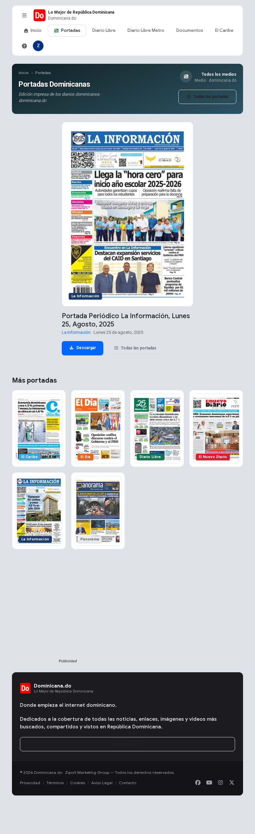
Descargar (85, 347)
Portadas (70, 30)
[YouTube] (209, 783)
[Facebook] (198, 783)
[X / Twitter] (231, 783)
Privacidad (30, 782)
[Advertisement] (68, 614)
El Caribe (224, 30)
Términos (55, 782)
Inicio (36, 30)
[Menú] (24, 15)
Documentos (189, 30)
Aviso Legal (102, 782)
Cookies (77, 782)
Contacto (127, 782)
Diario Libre (104, 30)
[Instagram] (220, 783)
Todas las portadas (210, 96)
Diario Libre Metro (146, 30)
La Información (76, 332)
